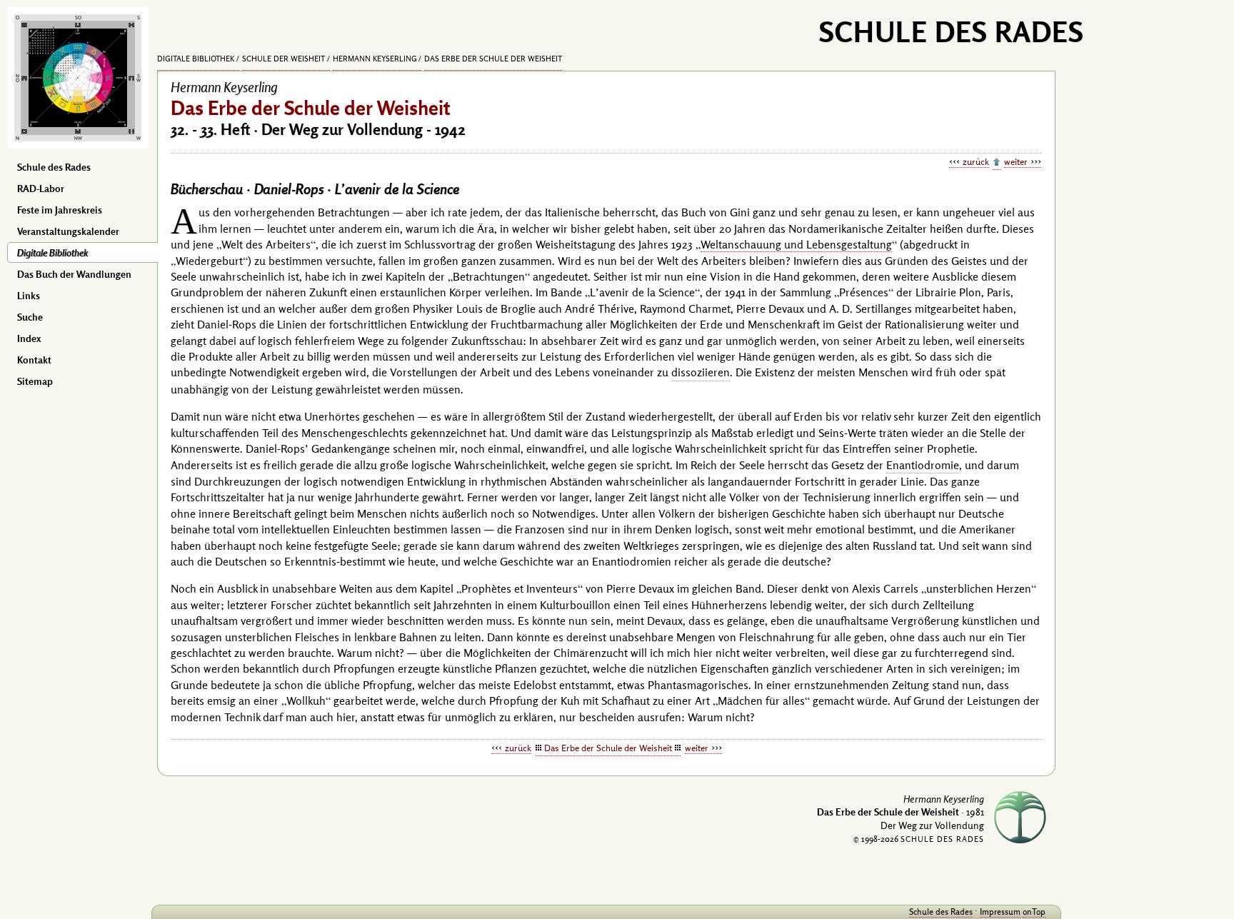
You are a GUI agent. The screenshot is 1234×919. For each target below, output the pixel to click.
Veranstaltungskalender (68, 231)
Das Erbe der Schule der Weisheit (493, 59)
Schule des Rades (54, 167)
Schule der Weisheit (283, 59)
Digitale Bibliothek (52, 252)
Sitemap (35, 381)
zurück (976, 161)
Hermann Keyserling (375, 59)
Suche (30, 317)
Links (28, 295)
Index (29, 338)
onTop (1034, 911)
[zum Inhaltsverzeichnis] (996, 163)
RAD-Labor (40, 188)
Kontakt (34, 360)
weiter (1016, 161)
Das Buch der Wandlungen (74, 274)
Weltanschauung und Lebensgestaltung (796, 244)
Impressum (1000, 911)
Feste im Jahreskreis (59, 210)
